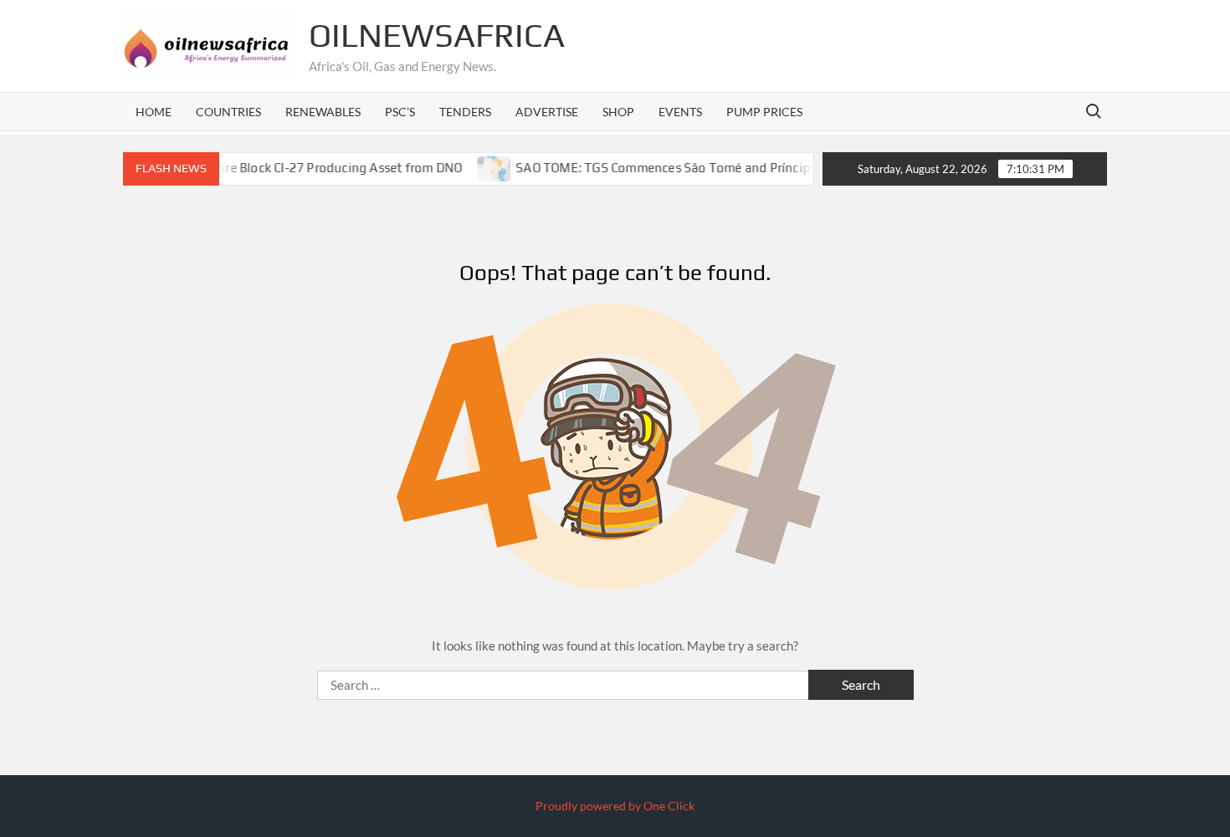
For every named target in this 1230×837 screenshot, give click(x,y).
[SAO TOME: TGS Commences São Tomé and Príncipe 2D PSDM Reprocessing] (479, 167)
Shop (618, 112)
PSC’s (400, 112)
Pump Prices (764, 112)
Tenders (465, 112)
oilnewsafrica (437, 35)
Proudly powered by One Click (615, 806)
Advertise (546, 112)
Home (154, 112)
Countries (228, 112)
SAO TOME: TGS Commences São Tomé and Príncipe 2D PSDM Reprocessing (719, 168)
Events (680, 112)
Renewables (323, 112)
